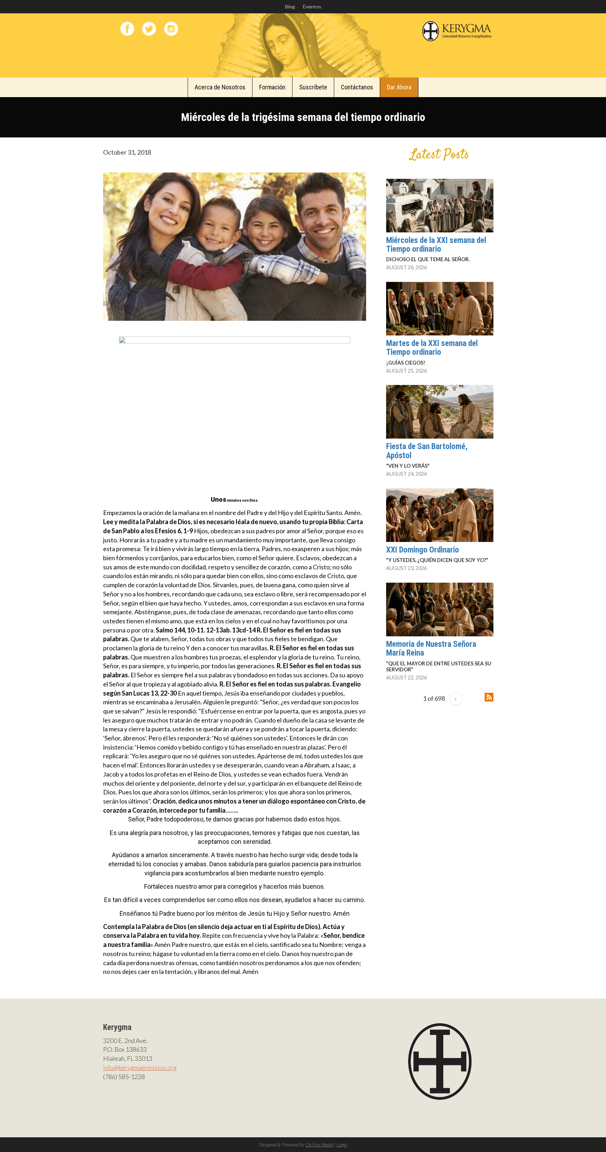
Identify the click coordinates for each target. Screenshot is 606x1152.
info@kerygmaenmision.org (140, 1067)
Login (342, 1144)
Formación (272, 87)
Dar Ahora (399, 87)
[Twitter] (149, 29)
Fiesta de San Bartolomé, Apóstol (426, 451)
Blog (290, 6)
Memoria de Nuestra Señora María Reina (431, 648)
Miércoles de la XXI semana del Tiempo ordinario (436, 245)
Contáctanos (357, 87)
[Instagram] (171, 29)
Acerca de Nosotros (220, 87)
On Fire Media (319, 1144)
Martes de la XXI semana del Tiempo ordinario (432, 348)
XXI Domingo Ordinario (422, 550)
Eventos (312, 6)
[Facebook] (127, 29)
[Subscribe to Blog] (489, 696)
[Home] (457, 30)
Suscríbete (313, 87)
